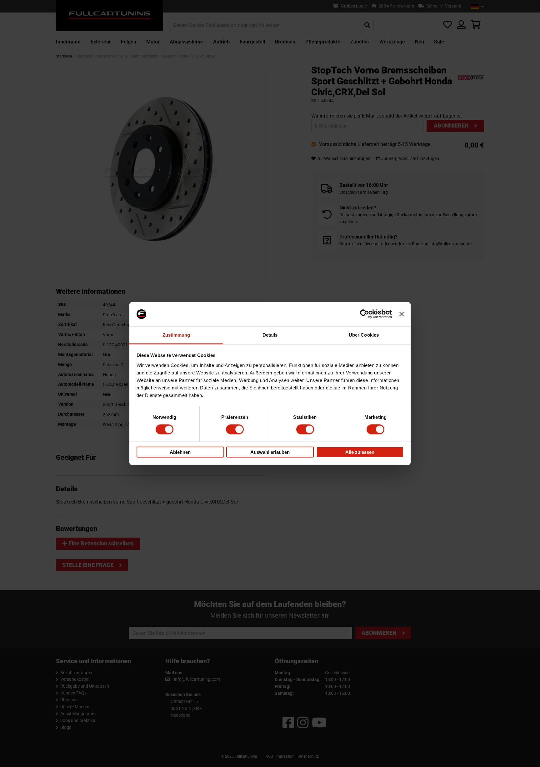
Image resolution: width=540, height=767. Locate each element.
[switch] (235, 429)
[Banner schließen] (401, 314)
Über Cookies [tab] (364, 335)
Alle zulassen (359, 451)
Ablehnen (180, 451)
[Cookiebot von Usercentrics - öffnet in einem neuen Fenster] (364, 314)
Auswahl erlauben (270, 451)
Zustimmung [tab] (176, 335)
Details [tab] (270, 335)
